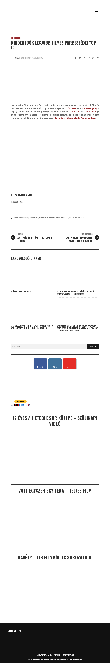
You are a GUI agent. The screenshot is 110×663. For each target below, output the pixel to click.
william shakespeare (76, 218)
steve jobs (64, 218)
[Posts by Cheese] (12, 57)
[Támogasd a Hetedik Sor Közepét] (55, 26)
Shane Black (73, 117)
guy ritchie (43, 218)
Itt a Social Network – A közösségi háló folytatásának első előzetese (75, 292)
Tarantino (60, 117)
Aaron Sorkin (88, 117)
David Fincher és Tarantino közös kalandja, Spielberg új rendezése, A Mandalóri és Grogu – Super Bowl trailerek (78, 328)
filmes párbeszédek (30, 218)
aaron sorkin (18, 218)
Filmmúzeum (16, 38)
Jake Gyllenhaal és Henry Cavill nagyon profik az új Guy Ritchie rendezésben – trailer (32, 326)
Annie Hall (90, 111)
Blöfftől (76, 111)
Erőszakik (71, 108)
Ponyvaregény (89, 108)
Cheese (17, 57)
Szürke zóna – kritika (21, 291)
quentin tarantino (53, 218)
